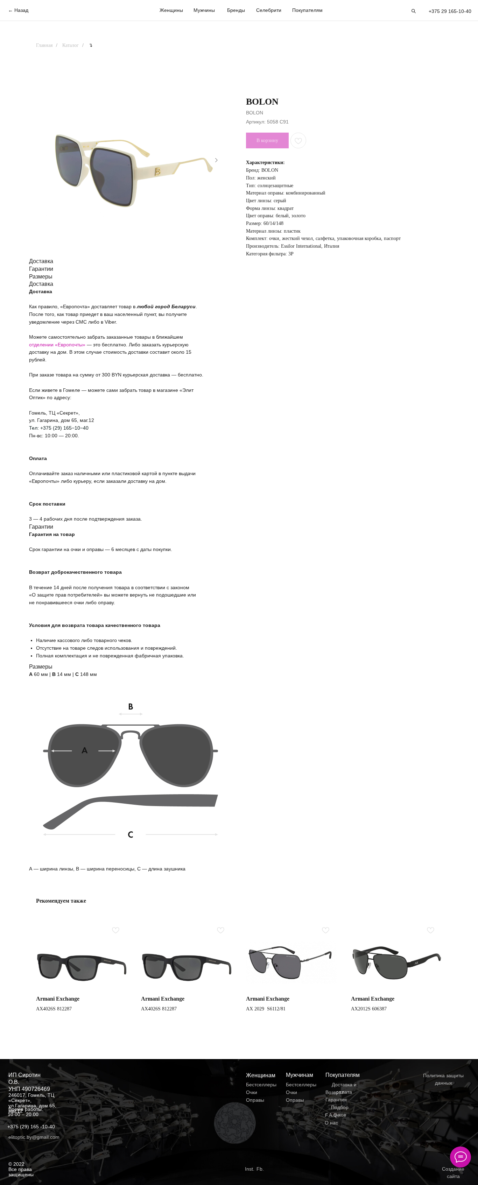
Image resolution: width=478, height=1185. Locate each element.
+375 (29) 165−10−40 (64, 428)
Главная (44, 45)
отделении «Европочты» (58, 344)
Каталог (70, 45)
